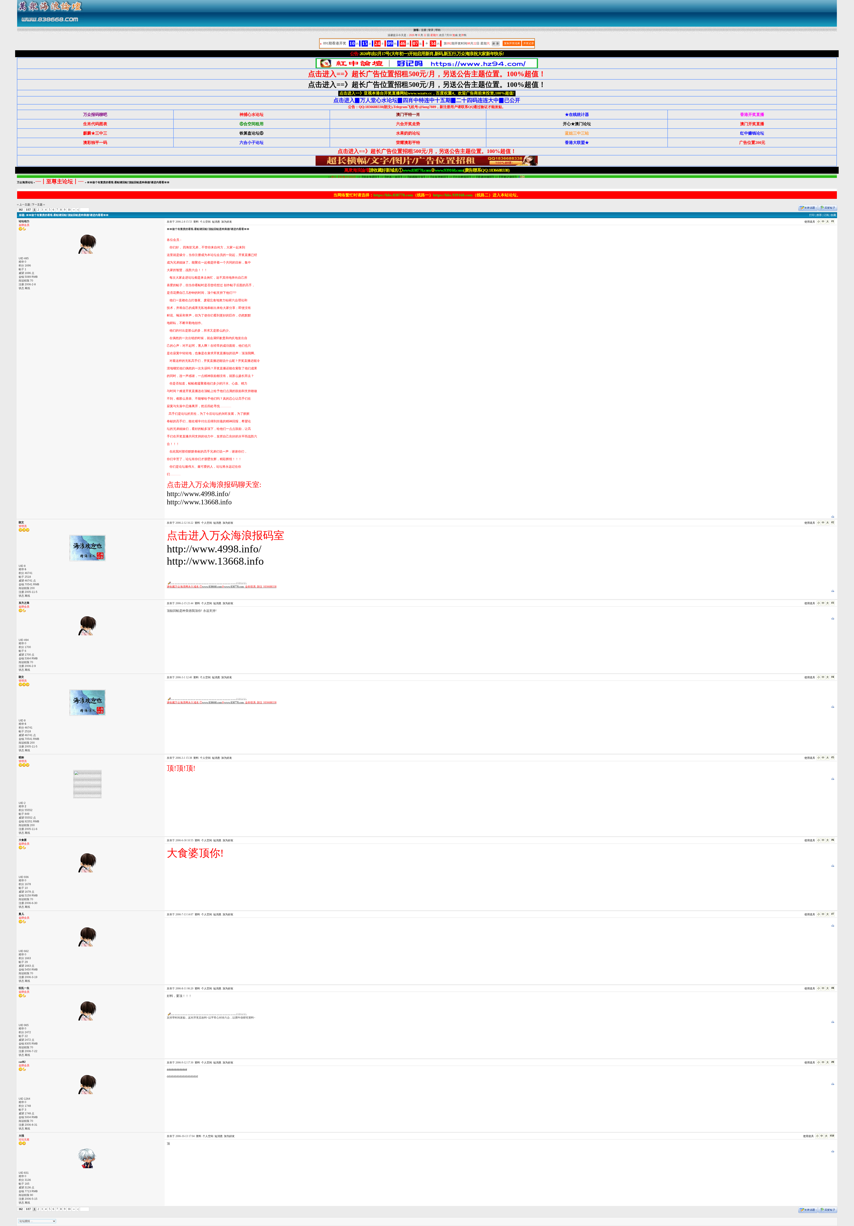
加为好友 (226, 221)
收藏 (833, 215)
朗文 (21, 522)
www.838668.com (212, 586)
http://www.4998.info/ (198, 494)
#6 (832, 839)
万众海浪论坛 (25, 182)
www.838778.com (234, 586)
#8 (832, 988)
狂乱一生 (24, 988)
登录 (430, 30)
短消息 (216, 221)
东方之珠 (24, 602)
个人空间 (205, 221)
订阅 (826, 215)
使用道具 (809, 221)
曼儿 (21, 914)
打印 (812, 215)
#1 (832, 221)
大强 (21, 1135)
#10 (832, 1135)
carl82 (22, 1061)
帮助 (438, 30)
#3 (832, 602)
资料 (196, 221)
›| (78, 209)
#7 (832, 914)
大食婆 (23, 839)
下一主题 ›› (38, 204)
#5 (832, 757)
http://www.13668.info (199, 502)
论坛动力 (24, 221)
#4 (832, 676)
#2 (832, 522)
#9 (832, 1062)
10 (69, 209)
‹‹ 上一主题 (23, 204)
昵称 (21, 757)
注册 (423, 30)
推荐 (819, 215)
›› (74, 209)
